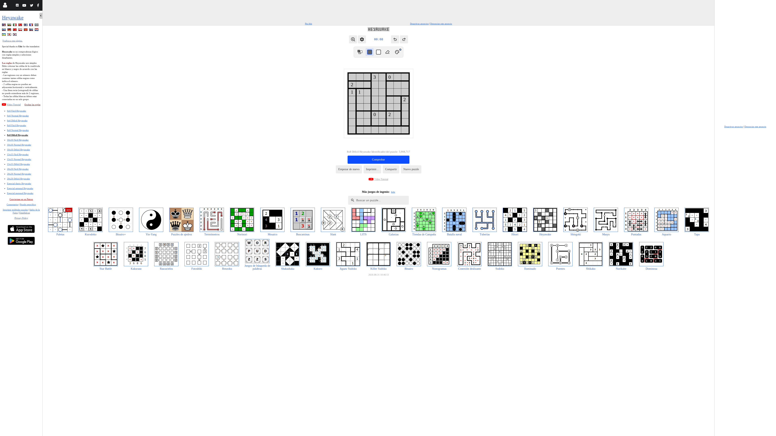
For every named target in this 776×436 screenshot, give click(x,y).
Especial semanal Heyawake (20, 188)
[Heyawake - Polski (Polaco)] (20, 30)
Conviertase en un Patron (21, 199)
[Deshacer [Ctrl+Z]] (395, 39)
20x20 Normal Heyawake (19, 174)
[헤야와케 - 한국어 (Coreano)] (15, 35)
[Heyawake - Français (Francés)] (31, 25)
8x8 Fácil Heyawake (16, 125)
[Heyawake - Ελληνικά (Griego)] (37, 25)
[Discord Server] (17, 6)
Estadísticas (24, 213)
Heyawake (12, 17)
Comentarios (12, 204)
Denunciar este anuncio (441, 23)
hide (393, 192)
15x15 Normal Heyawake (19, 159)
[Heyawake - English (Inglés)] (4, 25)
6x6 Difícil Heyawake (17, 120)
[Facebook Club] (38, 6)
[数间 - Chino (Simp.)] (15, 30)
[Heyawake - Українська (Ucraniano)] (4, 35)
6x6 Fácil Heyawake (16, 111)
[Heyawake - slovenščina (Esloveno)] (31, 30)
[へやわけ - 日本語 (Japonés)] (9, 35)
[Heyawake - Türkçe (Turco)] (20, 25)
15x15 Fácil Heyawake (17, 154)
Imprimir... (372, 169)
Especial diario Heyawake (19, 183)
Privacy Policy (21, 218)
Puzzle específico (28, 204)
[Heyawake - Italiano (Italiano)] (15, 25)
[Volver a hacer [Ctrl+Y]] (404, 39)
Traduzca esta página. (12, 41)
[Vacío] (387, 52)
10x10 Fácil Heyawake (17, 140)
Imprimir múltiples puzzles (15, 210)
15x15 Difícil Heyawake (18, 164)
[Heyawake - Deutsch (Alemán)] (9, 30)
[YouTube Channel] (24, 6)
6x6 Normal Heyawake (18, 115)
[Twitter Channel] (31, 6)
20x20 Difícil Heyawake (18, 178)
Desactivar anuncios (419, 23)
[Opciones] (362, 39)
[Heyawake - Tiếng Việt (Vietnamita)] (26, 30)
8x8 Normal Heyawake (18, 130)
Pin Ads (308, 23)
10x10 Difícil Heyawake (18, 149)
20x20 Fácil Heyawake (17, 169)
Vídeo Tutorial (14, 104)
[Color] (397, 52)
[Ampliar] (353, 39)
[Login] (5, 6)
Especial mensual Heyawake (20, 193)
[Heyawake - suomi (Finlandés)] (26, 25)
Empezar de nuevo (349, 169)
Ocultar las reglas (32, 104)
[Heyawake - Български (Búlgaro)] (9, 25)
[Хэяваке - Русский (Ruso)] (4, 30)
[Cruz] (378, 52)
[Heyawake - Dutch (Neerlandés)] (37, 30)
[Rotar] (360, 52)
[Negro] (370, 52)
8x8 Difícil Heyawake (17, 135)
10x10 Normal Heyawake (19, 145)
